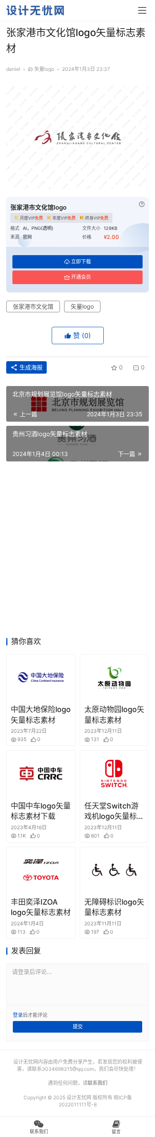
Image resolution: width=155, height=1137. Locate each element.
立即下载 (81, 261)
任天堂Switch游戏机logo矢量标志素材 (114, 811)
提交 (78, 1027)
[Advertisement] (77, 551)
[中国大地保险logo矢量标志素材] (41, 677)
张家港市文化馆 (33, 306)
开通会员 (81, 277)
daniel (13, 69)
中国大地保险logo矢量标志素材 (41, 714)
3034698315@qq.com (68, 1069)
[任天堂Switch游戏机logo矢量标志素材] (114, 773)
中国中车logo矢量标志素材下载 (41, 811)
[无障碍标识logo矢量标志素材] (114, 870)
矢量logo (44, 69)
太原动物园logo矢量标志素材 (114, 714)
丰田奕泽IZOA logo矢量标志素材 (41, 907)
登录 (18, 1015)
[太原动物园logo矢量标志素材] (114, 677)
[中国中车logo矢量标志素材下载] (41, 773)
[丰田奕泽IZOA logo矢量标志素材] (41, 870)
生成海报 (30, 367)
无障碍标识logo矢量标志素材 (114, 907)
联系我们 (97, 1083)
